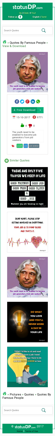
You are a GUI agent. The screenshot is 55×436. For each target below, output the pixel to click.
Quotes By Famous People (28, 42)
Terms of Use (31, 431)
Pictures (15, 394)
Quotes (29, 394)
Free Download (25, 110)
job (25, 146)
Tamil (44, 17)
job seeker (34, 146)
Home (20, 431)
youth (19, 146)
